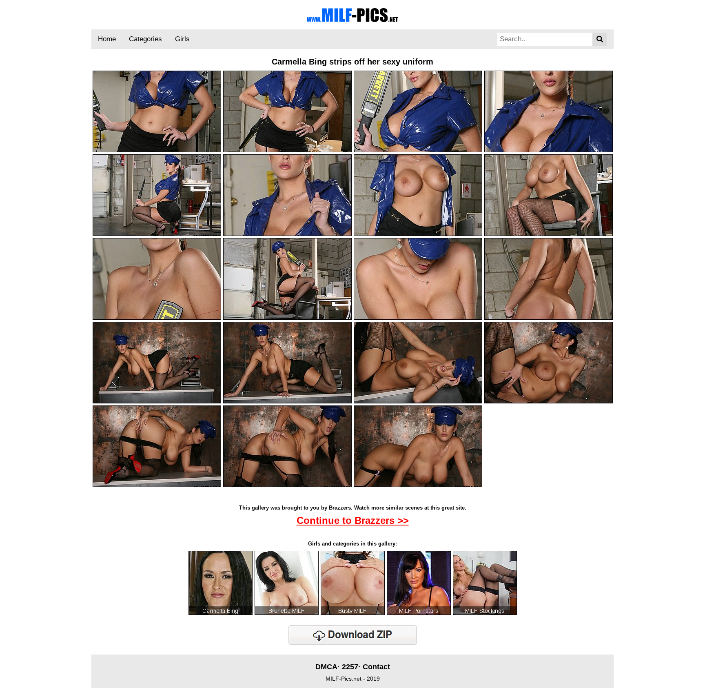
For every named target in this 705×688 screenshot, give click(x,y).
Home (107, 39)
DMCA (326, 667)
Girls (182, 39)
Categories (145, 39)
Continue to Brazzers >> (353, 520)
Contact (376, 667)
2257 (350, 667)
